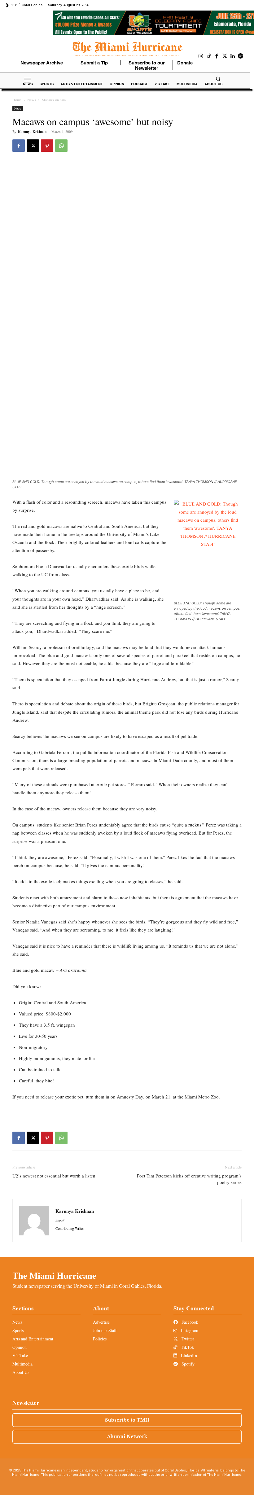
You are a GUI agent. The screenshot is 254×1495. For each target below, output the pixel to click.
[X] (33, 145)
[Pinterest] (47, 145)
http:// (59, 1220)
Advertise (101, 1322)
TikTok (187, 1347)
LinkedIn (188, 1355)
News (31, 99)
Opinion (19, 1347)
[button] (218, 78)
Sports (18, 1330)
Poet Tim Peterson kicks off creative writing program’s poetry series (189, 1179)
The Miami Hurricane (54, 1275)
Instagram (189, 1330)
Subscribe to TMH (127, 1420)
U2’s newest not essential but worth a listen (53, 1176)
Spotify (187, 1364)
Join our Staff (104, 1330)
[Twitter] (225, 56)
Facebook (189, 1322)
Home (16, 99)
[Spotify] (241, 56)
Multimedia (22, 1364)
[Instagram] (201, 56)
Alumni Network (127, 1436)
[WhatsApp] (61, 145)
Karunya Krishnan (32, 131)
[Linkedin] (233, 56)
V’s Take (20, 1355)
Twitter (187, 1339)
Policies (100, 1339)
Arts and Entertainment (32, 1339)
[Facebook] (217, 56)
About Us (20, 1372)
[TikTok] (209, 56)
